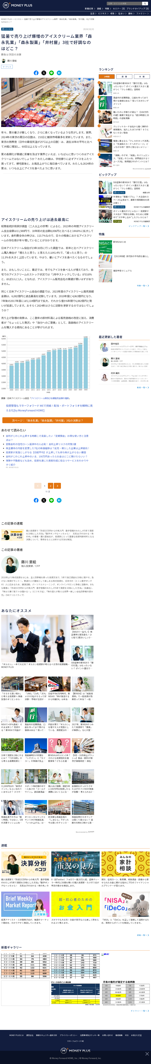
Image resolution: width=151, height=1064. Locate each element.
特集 (107, 8)
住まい (121, 13)
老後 (112, 13)
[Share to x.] (43, 73)
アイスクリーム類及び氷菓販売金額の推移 (50, 398)
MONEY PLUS (6, 19)
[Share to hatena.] (59, 73)
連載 (99, 8)
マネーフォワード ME (75, 1041)
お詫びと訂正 (136, 1035)
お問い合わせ (107, 1035)
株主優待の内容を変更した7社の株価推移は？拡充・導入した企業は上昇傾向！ (48, 448)
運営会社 (29, 1035)
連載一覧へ (142, 935)
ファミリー (141, 13)
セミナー (118, 8)
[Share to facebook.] (36, 73)
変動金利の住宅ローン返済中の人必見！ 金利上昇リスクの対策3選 (41, 444)
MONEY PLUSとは (16, 1035)
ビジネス (102, 13)
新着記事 (89, 8)
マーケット (7, 66)
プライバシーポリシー (68, 1035)
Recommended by (82, 832)
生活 (92, 13)
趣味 (130, 13)
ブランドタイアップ (137, 8)
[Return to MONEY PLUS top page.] (17, 5)
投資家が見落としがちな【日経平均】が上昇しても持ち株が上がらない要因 (46, 452)
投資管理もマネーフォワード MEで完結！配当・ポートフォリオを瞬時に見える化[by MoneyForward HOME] (49, 408)
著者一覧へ (142, 387)
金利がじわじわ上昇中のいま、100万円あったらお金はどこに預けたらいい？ (47, 456)
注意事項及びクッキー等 (90, 1035)
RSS (126, 1035)
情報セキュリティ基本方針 (46, 1035)
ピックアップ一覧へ (138, 226)
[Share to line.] (51, 73)
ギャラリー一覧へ (139, 1010)
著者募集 (119, 1035)
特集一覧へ (142, 285)
